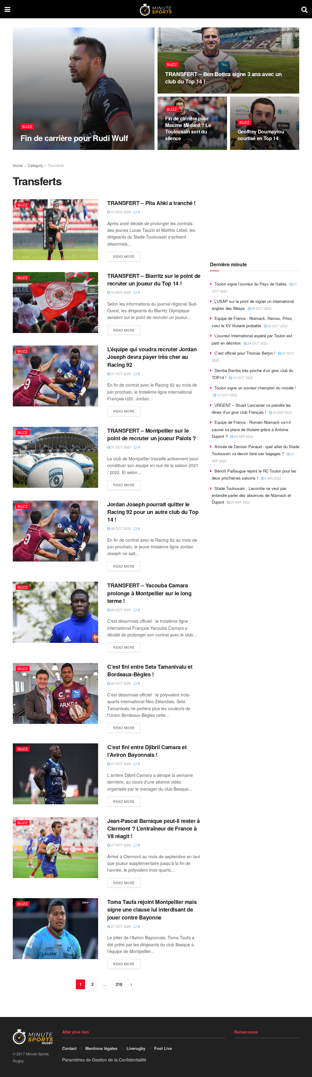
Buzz (27, 126)
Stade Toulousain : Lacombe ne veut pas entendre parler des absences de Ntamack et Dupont (251, 495)
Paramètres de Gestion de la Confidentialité (104, 1060)
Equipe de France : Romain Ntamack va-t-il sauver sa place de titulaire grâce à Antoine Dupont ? (251, 429)
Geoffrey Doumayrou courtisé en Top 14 (261, 135)
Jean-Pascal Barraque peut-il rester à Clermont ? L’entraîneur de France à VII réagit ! (153, 828)
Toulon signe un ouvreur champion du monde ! (255, 388)
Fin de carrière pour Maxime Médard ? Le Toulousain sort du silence (188, 128)
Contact (69, 1048)
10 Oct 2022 (242, 377)
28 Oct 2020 (120, 528)
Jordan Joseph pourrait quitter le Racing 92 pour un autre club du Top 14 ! (152, 511)
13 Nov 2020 (178, 92)
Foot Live (163, 1048)
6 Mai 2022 (272, 478)
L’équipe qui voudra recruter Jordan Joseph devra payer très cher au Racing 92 (152, 356)
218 (119, 984)
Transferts (56, 165)
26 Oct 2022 (260, 308)
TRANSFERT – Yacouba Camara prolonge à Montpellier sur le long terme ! (149, 592)
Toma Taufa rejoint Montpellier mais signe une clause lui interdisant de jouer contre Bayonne (152, 909)
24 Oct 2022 (257, 343)
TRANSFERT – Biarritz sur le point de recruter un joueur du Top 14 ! (153, 279)
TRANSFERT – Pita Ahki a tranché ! (151, 203)
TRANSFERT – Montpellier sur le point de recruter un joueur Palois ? (151, 434)
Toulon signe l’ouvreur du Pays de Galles (250, 284)
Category (35, 165)
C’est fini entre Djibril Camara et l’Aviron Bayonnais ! (147, 751)
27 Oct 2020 (120, 763)
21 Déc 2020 (33, 149)
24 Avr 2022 (240, 502)
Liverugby (135, 1048)
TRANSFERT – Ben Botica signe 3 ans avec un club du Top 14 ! (223, 77)
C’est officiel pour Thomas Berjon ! (244, 353)
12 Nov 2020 (120, 292)
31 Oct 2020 (120, 373)
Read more (124, 256)
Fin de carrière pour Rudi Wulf (74, 137)
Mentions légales (101, 1048)
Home (18, 165)
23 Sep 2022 (282, 412)
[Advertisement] (261, 207)
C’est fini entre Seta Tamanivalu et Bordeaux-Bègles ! (149, 670)
